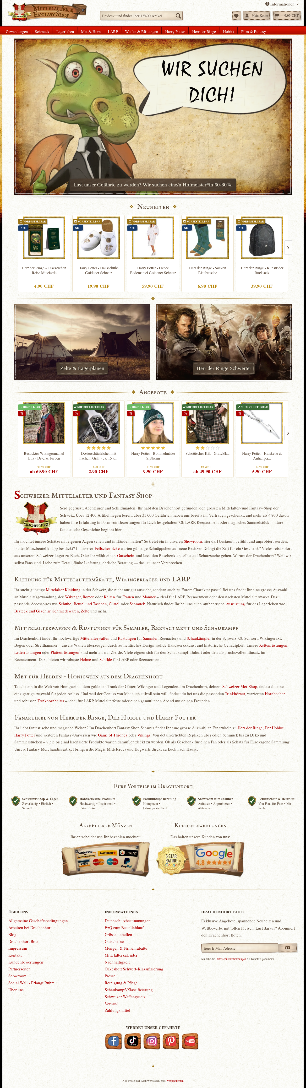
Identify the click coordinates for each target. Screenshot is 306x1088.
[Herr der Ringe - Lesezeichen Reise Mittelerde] (44, 238)
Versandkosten (175, 1081)
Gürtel (114, 603)
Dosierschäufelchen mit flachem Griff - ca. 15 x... (98, 455)
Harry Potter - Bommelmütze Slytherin (153, 455)
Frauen (128, 597)
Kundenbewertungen (25, 962)
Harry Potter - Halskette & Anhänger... (262, 455)
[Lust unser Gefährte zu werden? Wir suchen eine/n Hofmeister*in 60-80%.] (153, 117)
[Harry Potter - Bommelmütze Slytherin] (153, 423)
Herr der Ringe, (251, 728)
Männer (149, 597)
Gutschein (125, 555)
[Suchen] (178, 15)
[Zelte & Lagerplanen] (82, 342)
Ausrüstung (235, 603)
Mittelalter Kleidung (63, 589)
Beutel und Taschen (90, 603)
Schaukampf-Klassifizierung (129, 989)
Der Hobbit (274, 728)
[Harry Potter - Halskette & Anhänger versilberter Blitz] (262, 423)
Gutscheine (114, 941)
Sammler (150, 638)
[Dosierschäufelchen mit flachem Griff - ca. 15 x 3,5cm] (98, 423)
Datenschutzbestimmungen (128, 920)
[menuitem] (141, 15)
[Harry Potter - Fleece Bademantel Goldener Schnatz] (153, 238)
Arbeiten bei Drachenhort (30, 927)
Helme (85, 659)
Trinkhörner (235, 693)
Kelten (109, 597)
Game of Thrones (112, 735)
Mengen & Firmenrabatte (126, 948)
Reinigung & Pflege (121, 982)
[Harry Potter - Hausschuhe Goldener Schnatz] (98, 238)
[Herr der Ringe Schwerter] (224, 342)
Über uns (16, 989)
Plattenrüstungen (65, 652)
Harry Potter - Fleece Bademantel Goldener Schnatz (153, 270)
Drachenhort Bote (23, 941)
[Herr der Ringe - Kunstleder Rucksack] (262, 238)
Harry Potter (24, 735)
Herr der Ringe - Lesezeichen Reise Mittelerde (44, 270)
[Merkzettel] (236, 15)
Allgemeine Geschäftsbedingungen (38, 920)
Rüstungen (127, 638)
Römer (88, 597)
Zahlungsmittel (117, 1010)
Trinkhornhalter (51, 701)
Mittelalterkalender (121, 955)
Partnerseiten (19, 969)
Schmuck (137, 603)
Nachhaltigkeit (117, 962)
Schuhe (65, 603)
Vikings (144, 735)
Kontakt (15, 955)
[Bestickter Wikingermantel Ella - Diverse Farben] (44, 423)
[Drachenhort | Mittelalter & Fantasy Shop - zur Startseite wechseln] (47, 12)
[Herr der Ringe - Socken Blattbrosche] (207, 238)
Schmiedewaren (65, 611)
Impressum (17, 948)
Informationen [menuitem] (282, 4)
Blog (12, 934)
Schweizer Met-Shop (239, 686)
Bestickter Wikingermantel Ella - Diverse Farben (44, 455)
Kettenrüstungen (273, 645)
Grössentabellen (118, 934)
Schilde (105, 659)
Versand (112, 1003)
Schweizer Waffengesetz (125, 996)
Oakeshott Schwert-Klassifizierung (134, 969)
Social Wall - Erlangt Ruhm (31, 982)
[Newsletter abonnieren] (287, 948)
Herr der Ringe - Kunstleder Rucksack (262, 270)
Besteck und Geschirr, (32, 611)
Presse (110, 976)
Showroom (193, 541)
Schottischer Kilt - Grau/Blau (208, 453)
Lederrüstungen (27, 652)
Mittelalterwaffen (94, 638)
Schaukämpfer (199, 638)
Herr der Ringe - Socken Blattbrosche (207, 270)
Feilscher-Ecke (107, 548)
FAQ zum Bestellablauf (124, 927)
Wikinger (73, 597)
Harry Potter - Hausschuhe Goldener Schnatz (98, 270)
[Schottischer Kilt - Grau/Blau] (207, 423)
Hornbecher (275, 693)
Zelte (85, 611)
